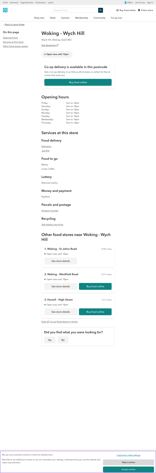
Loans (50, 2)
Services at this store (13, 42)
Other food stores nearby (15, 46)
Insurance (14, 2)
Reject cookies (128, 462)
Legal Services (26, 2)
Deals (53, 17)
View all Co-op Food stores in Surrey (59, 321)
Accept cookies (128, 469)
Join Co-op (140, 2)
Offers (130, 2)
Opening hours (10, 37)
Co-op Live (116, 17)
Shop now (39, 17)
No (63, 340)
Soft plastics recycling (52, 224)
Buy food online (78, 82)
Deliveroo (46, 146)
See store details (64, 262)
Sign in (150, 2)
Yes (50, 340)
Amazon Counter (49, 210)
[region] (78, 462)
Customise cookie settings (128, 455)
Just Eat (45, 150)
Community (99, 17)
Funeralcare (40, 2)
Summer (65, 17)
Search (100, 10)
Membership (81, 17)
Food (5, 2)
